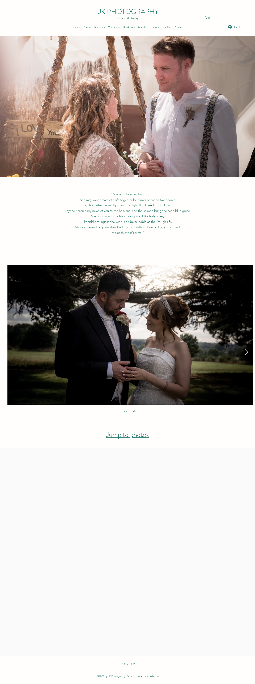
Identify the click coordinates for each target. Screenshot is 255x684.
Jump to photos (127, 434)
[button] (208, 17)
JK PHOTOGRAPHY (128, 11)
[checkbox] (125, 411)
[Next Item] (247, 352)
